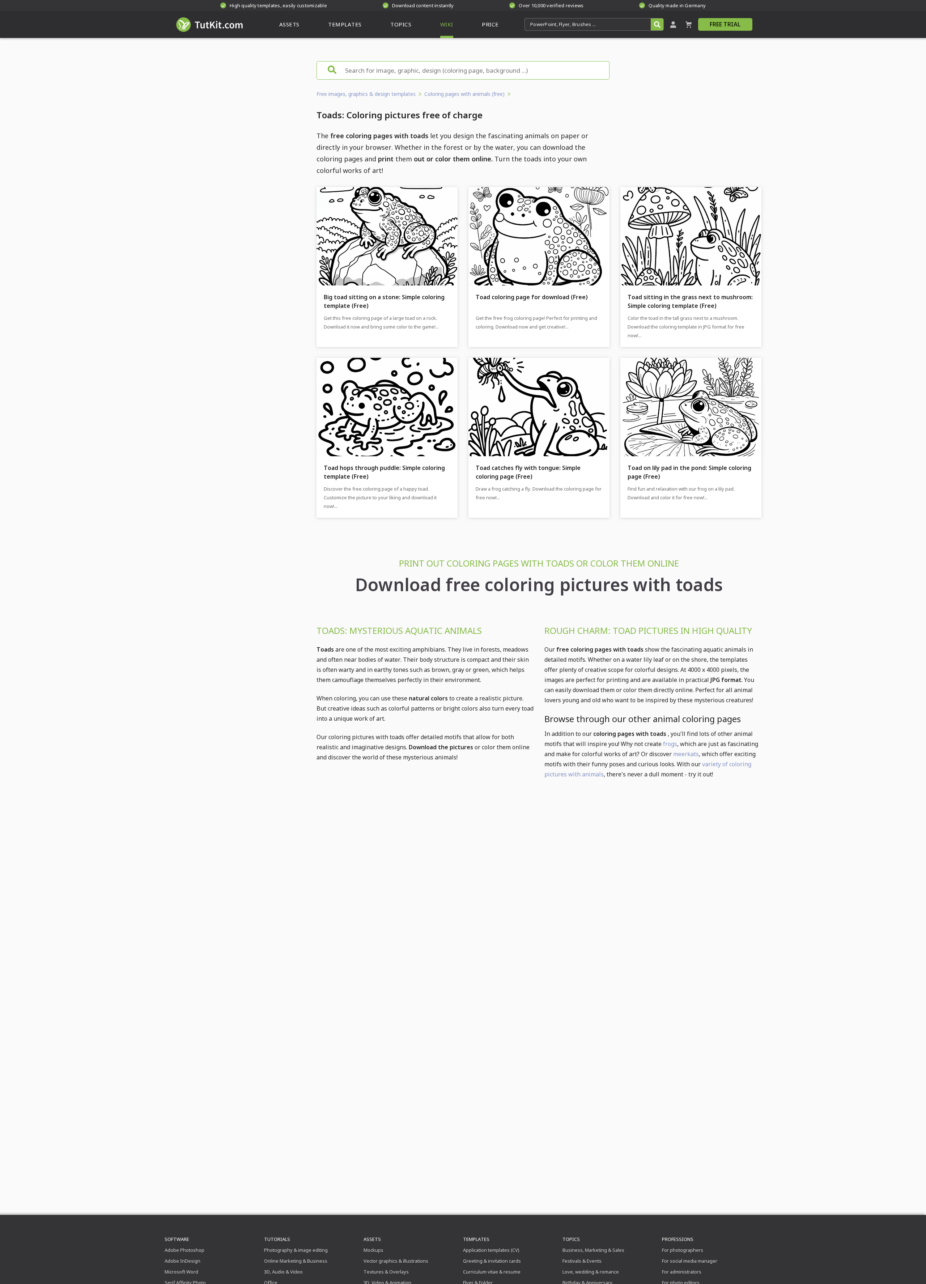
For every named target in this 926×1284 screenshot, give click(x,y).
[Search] (657, 24)
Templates (476, 1239)
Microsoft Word (181, 1271)
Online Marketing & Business (295, 1261)
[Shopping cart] (689, 24)
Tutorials (277, 1239)
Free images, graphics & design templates (366, 93)
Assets (372, 1239)
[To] (210, 64)
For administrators (681, 1271)
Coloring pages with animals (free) (464, 93)
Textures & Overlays (386, 1271)
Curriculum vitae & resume (492, 1271)
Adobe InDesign (182, 1261)
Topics (571, 1239)
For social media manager (689, 1261)
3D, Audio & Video (283, 1271)
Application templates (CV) (491, 1250)
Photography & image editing (296, 1250)
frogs (670, 744)
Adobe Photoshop (184, 1250)
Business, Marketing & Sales (593, 1250)
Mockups (373, 1250)
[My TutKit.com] (673, 24)
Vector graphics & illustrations (396, 1261)
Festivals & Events (582, 1261)
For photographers (682, 1250)
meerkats (686, 754)
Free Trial (725, 24)
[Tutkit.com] (209, 24)
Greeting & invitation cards (492, 1261)
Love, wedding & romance (590, 1271)
